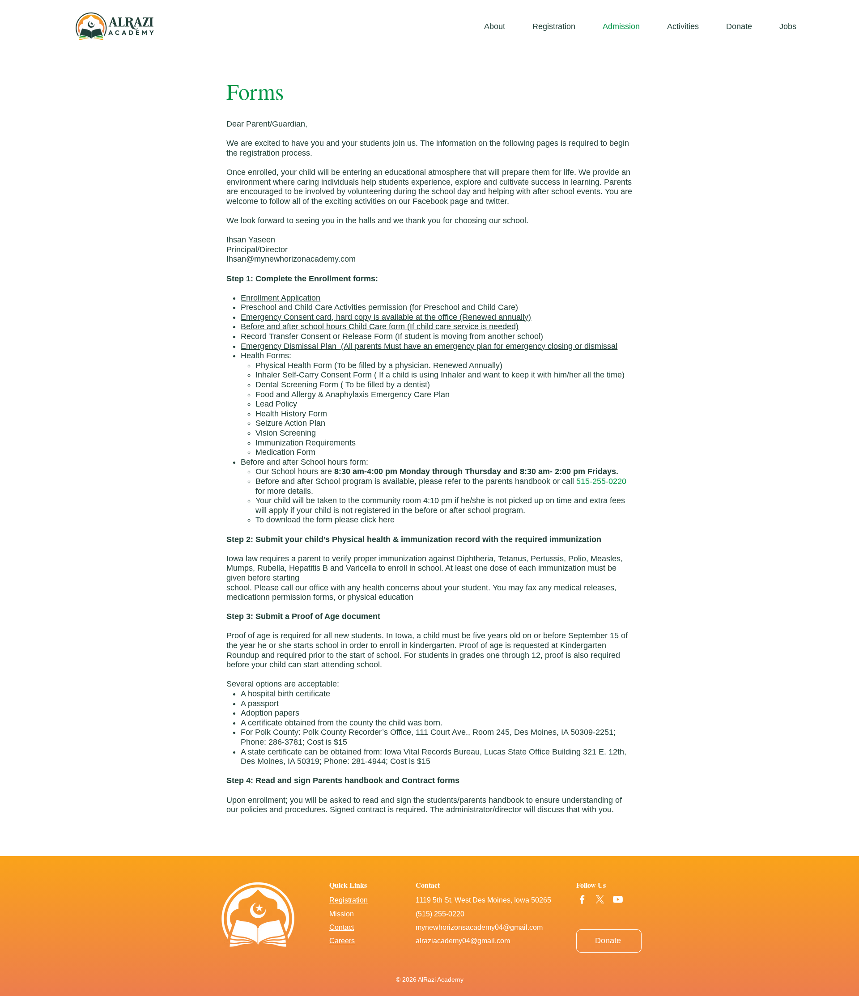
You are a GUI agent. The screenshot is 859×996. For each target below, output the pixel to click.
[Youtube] (618, 899)
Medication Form (285, 452)
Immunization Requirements (305, 442)
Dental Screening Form (296, 384)
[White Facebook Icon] (582, 899)
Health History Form (291, 413)
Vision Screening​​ (285, 432)
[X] (600, 899)
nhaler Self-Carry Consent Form (315, 374)
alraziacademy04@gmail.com (463, 941)
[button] (689, 26)
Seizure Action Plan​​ (290, 423)
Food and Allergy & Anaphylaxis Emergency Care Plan (353, 394)
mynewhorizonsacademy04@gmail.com (479, 927)
